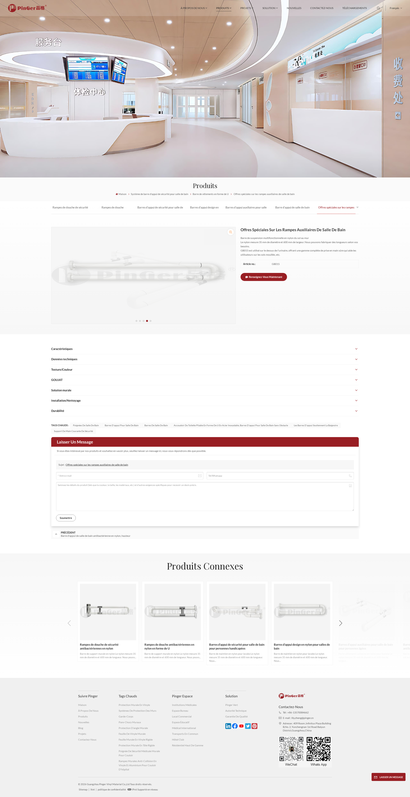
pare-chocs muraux (130, 722)
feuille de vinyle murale (132, 733)
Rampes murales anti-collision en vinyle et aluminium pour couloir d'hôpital (137, 765)
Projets (245, 7)
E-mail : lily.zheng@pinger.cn (298, 717)
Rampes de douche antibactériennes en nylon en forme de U (112, 210)
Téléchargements (354, 7)
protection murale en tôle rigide (137, 745)
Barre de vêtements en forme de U (211, 194)
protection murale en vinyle (134, 704)
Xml (92, 789)
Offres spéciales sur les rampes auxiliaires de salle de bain (336, 210)
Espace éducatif (180, 722)
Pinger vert (231, 704)
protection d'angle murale (133, 727)
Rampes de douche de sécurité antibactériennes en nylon (70, 210)
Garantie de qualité (236, 716)
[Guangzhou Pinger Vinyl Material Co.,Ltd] (27, 11)
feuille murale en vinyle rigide (136, 739)
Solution (268, 7)
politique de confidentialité (112, 789)
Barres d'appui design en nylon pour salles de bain (204, 210)
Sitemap (83, 789)
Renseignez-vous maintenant (265, 276)
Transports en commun (185, 733)
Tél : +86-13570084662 (296, 712)
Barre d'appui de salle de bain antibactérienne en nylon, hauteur (292, 210)
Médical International (184, 727)
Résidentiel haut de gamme (187, 745)
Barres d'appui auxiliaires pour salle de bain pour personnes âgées (246, 210)
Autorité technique (235, 710)
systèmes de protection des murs (137, 710)
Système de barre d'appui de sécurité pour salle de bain (159, 194)
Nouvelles (294, 7)
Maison (122, 194)
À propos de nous (193, 7)
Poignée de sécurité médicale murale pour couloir (139, 753)
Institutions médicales (184, 704)
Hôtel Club (178, 739)
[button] (136, 321)
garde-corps (126, 716)
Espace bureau (180, 710)
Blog (80, 727)
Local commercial (182, 716)
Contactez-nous (321, 7)
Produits (222, 7)
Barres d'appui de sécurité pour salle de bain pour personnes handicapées (160, 210)
